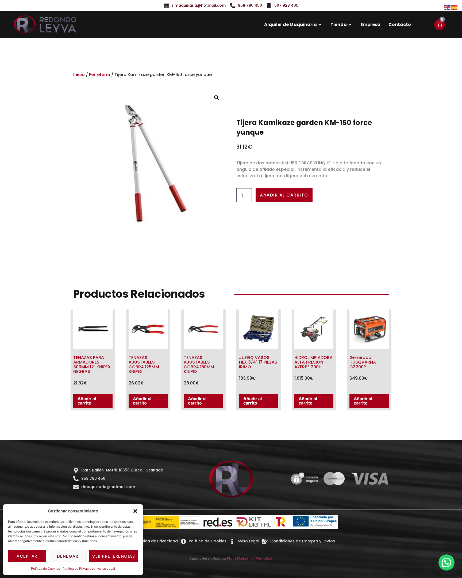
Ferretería (99, 74)
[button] (135, 511)
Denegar (68, 556)
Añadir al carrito (284, 195)
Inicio (79, 74)
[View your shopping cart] (439, 24)
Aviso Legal (106, 568)
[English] (447, 7)
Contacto (399, 24)
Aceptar (27, 556)
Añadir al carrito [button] (87, 401)
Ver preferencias (113, 556)
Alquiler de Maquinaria (290, 24)
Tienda (338, 24)
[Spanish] (454, 7)
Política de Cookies (45, 568)
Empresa (370, 24)
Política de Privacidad (79, 568)
